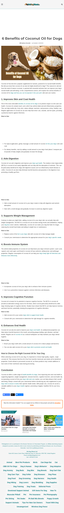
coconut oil (19, 334)
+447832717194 (33, 457)
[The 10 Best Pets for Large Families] (10, 420)
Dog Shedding (37, 482)
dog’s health (20, 386)
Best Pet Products (23, 462)
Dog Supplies (51, 482)
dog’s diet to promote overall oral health (39, 347)
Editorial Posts (45, 486)
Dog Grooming (25, 478)
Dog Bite (30, 470)
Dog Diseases (39, 474)
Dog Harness (39, 478)
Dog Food (12, 478)
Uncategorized (22, 507)
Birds (35, 462)
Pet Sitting (10, 498)
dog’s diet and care (29, 379)
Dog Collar (26, 474)
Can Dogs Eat (46, 462)
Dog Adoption (55, 466)
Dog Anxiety (8, 470)
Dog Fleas (52, 474)
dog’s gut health (37, 163)
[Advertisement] (32, 23)
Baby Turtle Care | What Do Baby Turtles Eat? (52, 428)
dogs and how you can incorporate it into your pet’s (26, 93)
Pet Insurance (34, 494)
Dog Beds (20, 470)
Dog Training (18, 486)
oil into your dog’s (51, 144)
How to (53, 490)
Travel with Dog (52, 503)
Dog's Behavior (41, 466)
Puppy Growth (52, 498)
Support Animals (12, 503)
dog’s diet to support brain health (33, 315)
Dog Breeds (42, 470)
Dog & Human (25, 466)
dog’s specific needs (54, 237)
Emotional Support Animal (18, 490)
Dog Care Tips (13, 474)
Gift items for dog (39, 490)
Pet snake (21, 498)
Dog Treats (31, 486)
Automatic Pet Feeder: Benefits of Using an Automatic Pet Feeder (29, 429)
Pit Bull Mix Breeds (36, 498)
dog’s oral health (35, 330)
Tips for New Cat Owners (32, 503)
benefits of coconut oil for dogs (28, 103)
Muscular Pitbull (13, 494)
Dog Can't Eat (55, 470)
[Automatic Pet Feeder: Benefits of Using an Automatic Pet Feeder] (32, 420)
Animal (9, 462)
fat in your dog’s (22, 234)
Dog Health (51, 478)
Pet (25, 494)
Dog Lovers (23, 482)
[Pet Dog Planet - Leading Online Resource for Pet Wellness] (32, 4)
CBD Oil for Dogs (10, 466)
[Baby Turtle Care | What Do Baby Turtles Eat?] (53, 420)
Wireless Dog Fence (39, 507)
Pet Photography (50, 494)
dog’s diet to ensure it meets (10, 384)
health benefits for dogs (30, 374)
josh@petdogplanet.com (33, 455)
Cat (56, 462)
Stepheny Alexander (26, 43)
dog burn (7, 225)
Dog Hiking (11, 482)
